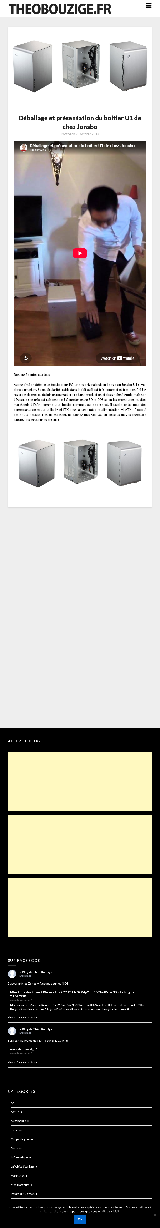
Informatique (19, 1157)
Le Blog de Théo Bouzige (35, 972)
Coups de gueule (22, 1139)
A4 (13, 1102)
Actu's (15, 1112)
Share (33, 1017)
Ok (80, 1219)
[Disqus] (80, 566)
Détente (16, 1148)
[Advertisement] (80, 781)
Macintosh (18, 1175)
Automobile (18, 1121)
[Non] (155, 1215)
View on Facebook (17, 1017)
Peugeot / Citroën (23, 1193)
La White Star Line (23, 1166)
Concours (17, 1130)
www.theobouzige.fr (24, 1049)
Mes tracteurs (20, 1185)
